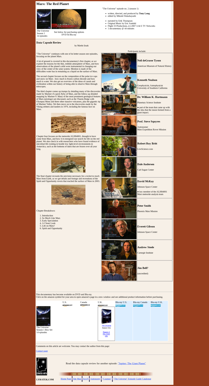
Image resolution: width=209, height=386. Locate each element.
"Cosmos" (106, 379)
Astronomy (95, 379)
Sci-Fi (85, 379)
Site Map (77, 379)
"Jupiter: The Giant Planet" (132, 363)
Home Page (66, 379)
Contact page (42, 351)
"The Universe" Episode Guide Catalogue (132, 379)
